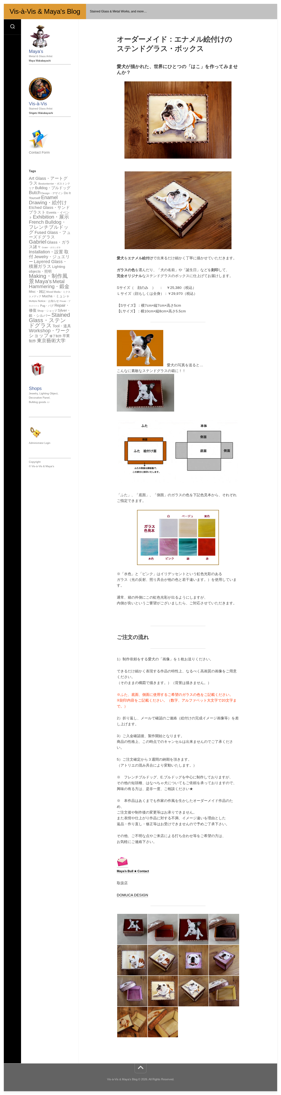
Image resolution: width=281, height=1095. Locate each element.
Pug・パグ (47, 305)
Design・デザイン (52, 193)
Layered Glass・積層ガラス (48, 264)
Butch (35, 192)
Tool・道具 (62, 326)
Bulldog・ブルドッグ (52, 188)
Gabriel (37, 242)
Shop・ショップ (47, 310)
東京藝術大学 (51, 340)
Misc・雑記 (37, 291)
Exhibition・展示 (51, 217)
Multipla (33, 301)
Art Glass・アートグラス (48, 181)
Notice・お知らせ (48, 300)
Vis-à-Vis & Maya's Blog (45, 11)
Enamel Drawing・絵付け (48, 200)
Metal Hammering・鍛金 (49, 284)
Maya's (43, 281)
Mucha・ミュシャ (56, 296)
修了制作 (56, 336)
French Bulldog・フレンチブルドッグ (49, 227)
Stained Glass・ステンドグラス (49, 320)
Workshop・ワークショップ (49, 333)
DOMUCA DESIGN (132, 895)
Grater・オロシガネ (51, 247)
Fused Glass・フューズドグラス (50, 235)
